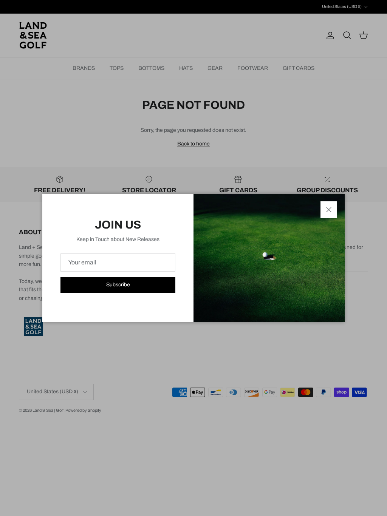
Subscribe (118, 284)
